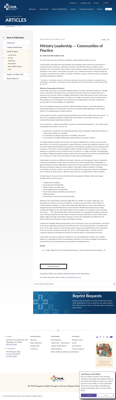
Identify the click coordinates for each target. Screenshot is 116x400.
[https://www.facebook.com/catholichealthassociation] (100, 337)
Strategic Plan (34, 346)
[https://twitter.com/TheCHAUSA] (103, 337)
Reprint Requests (13, 78)
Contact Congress (78, 349)
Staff (9, 69)
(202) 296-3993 (11, 344)
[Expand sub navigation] (28, 47)
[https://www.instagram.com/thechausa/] (107, 337)
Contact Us (34, 349)
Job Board (75, 352)
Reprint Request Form (84, 311)
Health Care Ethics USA (15, 74)
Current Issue (12, 55)
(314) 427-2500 (11, 356)
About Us (33, 340)
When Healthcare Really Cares (61, 352)
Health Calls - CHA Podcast (60, 343)
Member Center (77, 340)
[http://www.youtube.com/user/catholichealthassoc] (111, 337)
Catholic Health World (14, 47)
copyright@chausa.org (73, 277)
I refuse (106, 395)
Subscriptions (12, 63)
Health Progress (10, 26)
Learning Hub (76, 346)
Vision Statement (36, 343)
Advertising (11, 61)
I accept (89, 395)
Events (74, 343)
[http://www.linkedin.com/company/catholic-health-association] (97, 337)
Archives (10, 58)
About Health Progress (15, 66)
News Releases (56, 340)
